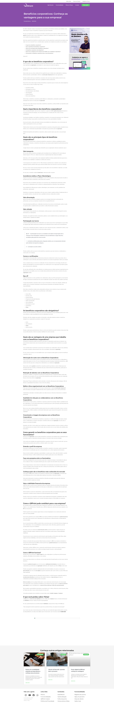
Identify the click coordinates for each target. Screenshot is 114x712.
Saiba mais (78, 701)
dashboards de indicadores (51, 564)
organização (33, 65)
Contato (77, 5)
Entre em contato (26, 582)
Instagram (56, 593)
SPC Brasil (40, 177)
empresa (52, 598)
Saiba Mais (68, 1)
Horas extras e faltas (63, 701)
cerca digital (37, 570)
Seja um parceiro (79, 696)
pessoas (59, 110)
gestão (24, 35)
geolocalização (26, 570)
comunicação (44, 74)
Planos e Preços (69, 5)
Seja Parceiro (50, 5)
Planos (43, 694)
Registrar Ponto (86, 1)
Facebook (61, 593)
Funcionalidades (59, 5)
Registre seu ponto (80, 694)
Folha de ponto (62, 699)
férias (60, 565)
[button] (86, 5)
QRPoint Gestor (45, 699)
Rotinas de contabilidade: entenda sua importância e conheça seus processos (33, 671)
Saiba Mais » (28, 682)
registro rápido (40, 554)
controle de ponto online (42, 529)
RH (52, 110)
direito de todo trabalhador (35, 598)
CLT (46, 598)
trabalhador (26, 600)
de (57, 110)
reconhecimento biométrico (28, 577)
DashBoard (61, 694)
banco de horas (55, 577)
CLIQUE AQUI (63, 611)
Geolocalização (62, 696)
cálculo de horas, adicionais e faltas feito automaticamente (52, 585)
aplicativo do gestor (32, 564)
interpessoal (50, 74)
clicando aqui (40, 172)
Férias (27, 307)
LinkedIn (51, 593)
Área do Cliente (76, 1)
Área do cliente (79, 699)
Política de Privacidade (47, 701)
